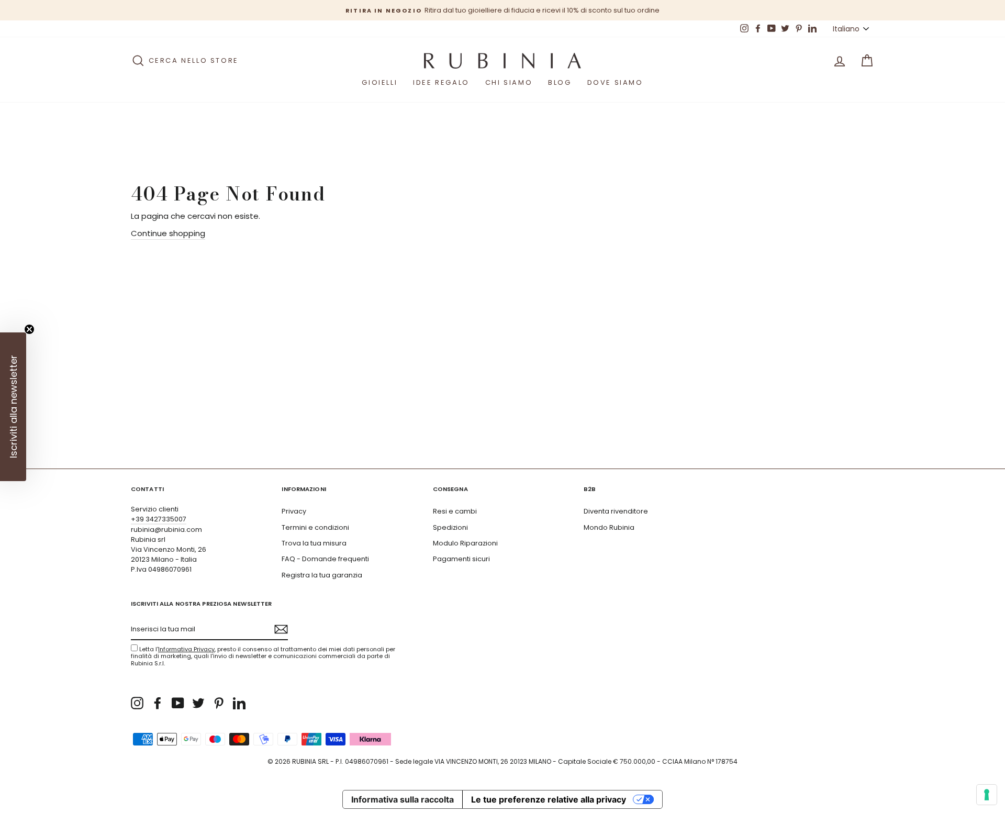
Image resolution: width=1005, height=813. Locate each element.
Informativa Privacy (186, 649)
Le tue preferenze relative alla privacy (548, 799)
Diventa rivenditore (616, 511)
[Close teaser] (29, 329)
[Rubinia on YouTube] (178, 703)
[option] (502, 10)
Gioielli (379, 82)
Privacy (294, 511)
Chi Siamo (508, 82)
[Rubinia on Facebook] (157, 703)
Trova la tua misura (314, 543)
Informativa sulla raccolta (402, 799)
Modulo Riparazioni (465, 543)
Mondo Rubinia (609, 527)
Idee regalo (441, 82)
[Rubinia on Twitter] (198, 703)
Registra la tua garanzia (322, 575)
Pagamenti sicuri (461, 558)
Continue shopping (168, 233)
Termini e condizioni (315, 527)
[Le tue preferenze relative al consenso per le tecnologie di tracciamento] (987, 795)
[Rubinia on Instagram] (137, 703)
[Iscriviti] (281, 629)
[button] (13, 406)
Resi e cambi (455, 511)
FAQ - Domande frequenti (325, 558)
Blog (559, 82)
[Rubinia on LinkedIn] (239, 703)
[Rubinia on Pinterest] (219, 703)
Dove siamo (615, 82)
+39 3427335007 (158, 519)
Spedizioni (450, 527)
